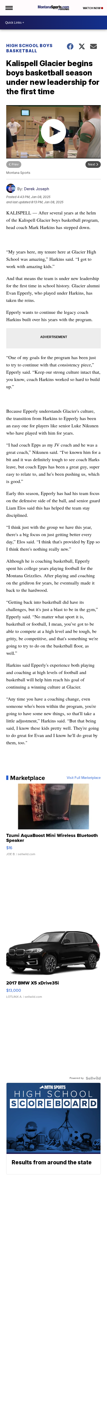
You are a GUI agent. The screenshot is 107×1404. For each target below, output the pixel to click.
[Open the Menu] (9, 7)
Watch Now (92, 8)
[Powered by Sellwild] (93, 1078)
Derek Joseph (36, 188)
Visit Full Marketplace (84, 778)
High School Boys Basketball (29, 48)
